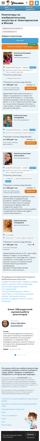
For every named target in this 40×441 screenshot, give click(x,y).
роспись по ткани (25, 298)
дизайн (5, 284)
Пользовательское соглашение (13, 409)
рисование (13, 296)
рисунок (22, 296)
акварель (26, 282)
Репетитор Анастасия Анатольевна (22, 154)
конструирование (9, 289)
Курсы (4, 419)
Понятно (30, 434)
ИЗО (19, 284)
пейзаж (26, 291)
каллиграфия (27, 284)
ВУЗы (4, 412)
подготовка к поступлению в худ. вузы (17, 294)
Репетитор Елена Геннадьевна (20, 116)
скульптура (6, 301)
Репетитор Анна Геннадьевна (20, 222)
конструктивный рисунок (12, 291)
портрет (5, 296)
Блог (3, 422)
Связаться (31, 88)
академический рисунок (12, 282)
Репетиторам (6, 425)
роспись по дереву (9, 298)
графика (34, 282)
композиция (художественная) (14, 286)
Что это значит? (8, 437)
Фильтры (20, 40)
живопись (12, 284)
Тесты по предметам (9, 415)
